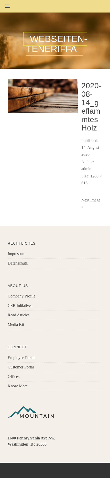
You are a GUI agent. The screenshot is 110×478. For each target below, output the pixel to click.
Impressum (16, 254)
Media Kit (16, 324)
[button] (5, 6)
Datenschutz (18, 263)
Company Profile (21, 296)
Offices (13, 376)
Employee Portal (21, 357)
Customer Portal (21, 367)
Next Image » (90, 203)
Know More (18, 386)
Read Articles (18, 315)
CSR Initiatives (20, 305)
